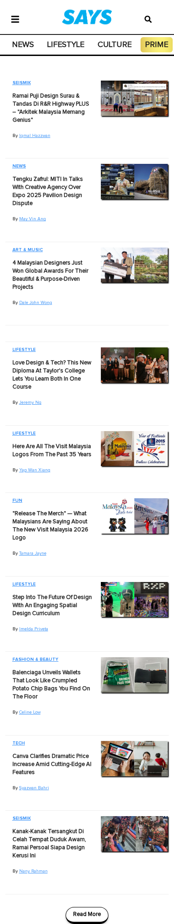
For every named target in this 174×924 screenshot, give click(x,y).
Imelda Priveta (33, 629)
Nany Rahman (33, 871)
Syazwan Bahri (34, 788)
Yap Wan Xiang (34, 470)
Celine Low (30, 712)
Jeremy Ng (30, 402)
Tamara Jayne (32, 553)
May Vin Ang (32, 219)
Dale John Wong (35, 302)
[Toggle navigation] (15, 18)
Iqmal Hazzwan (34, 135)
